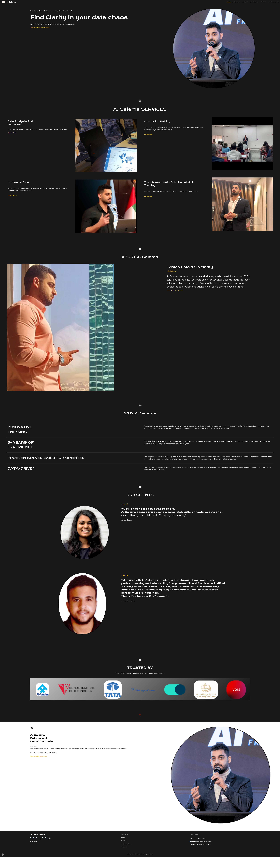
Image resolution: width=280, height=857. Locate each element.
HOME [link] (228, 2)
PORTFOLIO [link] (236, 2)
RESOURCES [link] (254, 2)
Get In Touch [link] (272, 2)
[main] (83, 11)
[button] (278, 2)
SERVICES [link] (245, 2)
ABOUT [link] (263, 2)
